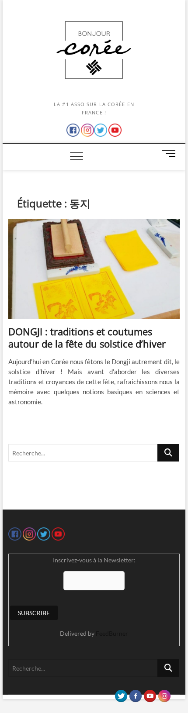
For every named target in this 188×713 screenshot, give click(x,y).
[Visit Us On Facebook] (135, 694)
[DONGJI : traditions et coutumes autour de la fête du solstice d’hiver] (94, 269)
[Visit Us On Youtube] (150, 694)
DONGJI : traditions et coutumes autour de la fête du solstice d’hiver (87, 337)
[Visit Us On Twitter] (121, 694)
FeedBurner (112, 633)
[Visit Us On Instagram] (164, 694)
